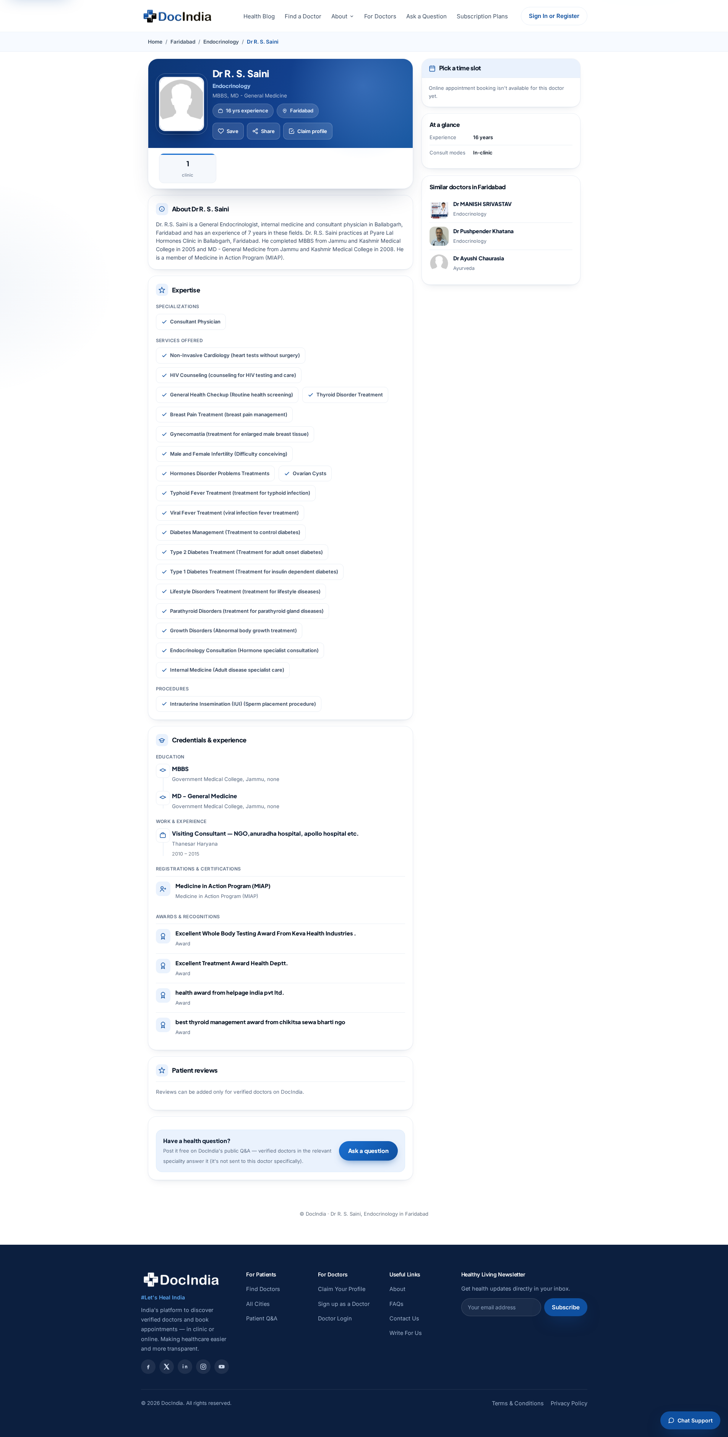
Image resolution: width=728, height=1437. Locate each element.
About (339, 16)
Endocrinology (221, 42)
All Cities (258, 1304)
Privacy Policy (569, 1403)
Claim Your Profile (341, 1289)
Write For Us (405, 1333)
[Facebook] (148, 1366)
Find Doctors (263, 1289)
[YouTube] (221, 1366)
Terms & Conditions (518, 1403)
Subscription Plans (482, 16)
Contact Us (404, 1318)
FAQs (396, 1304)
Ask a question (368, 1150)
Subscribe (566, 1307)
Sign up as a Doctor (344, 1304)
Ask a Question (426, 16)
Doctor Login (335, 1318)
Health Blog (259, 16)
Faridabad (182, 42)
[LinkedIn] (185, 1366)
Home (155, 42)
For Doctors (380, 16)
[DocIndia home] (177, 16)
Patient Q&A (261, 1318)
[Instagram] (203, 1366)
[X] (166, 1366)
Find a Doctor (303, 16)
